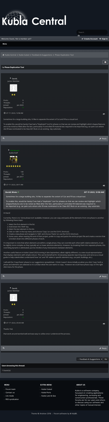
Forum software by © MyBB (65, 413)
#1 (104, 114)
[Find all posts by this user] (4, 138)
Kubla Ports (46, 392)
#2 (104, 185)
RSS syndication (12, 399)
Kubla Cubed (24, 55)
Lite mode (9, 396)
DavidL (14, 78)
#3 (104, 323)
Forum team (10, 389)
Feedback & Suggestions (42, 55)
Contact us (10, 392)
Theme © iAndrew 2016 (41, 413)
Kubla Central (10, 55)
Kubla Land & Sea (48, 396)
